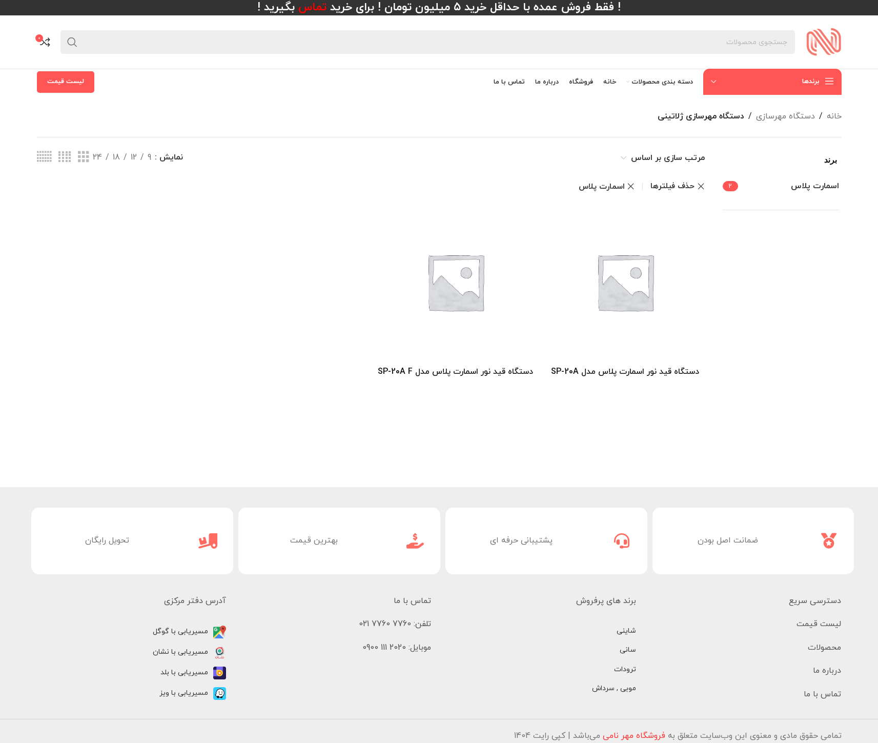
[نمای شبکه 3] (83, 157)
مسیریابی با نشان (180, 652)
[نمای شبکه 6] (44, 157)
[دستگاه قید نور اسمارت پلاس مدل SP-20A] (625, 282)
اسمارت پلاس (602, 186)
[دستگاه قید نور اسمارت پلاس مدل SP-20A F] (455, 282)
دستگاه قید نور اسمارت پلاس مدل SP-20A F (455, 371)
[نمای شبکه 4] (64, 157)
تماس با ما (822, 694)
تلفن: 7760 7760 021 (395, 624)
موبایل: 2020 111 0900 (396, 647)
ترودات (625, 669)
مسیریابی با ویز (183, 693)
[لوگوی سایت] (823, 41)
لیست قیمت (65, 81)
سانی (628, 650)
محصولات (824, 647)
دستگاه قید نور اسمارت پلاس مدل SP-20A (625, 371)
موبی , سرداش (614, 688)
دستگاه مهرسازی (785, 116)
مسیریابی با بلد (184, 672)
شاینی (626, 631)
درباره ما (827, 670)
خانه (834, 116)
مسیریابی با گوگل (180, 631)
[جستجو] (72, 42)
